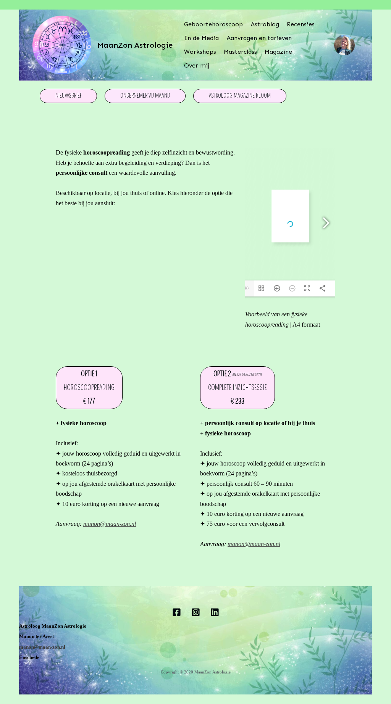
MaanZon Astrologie (135, 45)
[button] (68, 96)
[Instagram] (195, 612)
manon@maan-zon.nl (109, 523)
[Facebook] (176, 612)
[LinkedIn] (214, 612)
